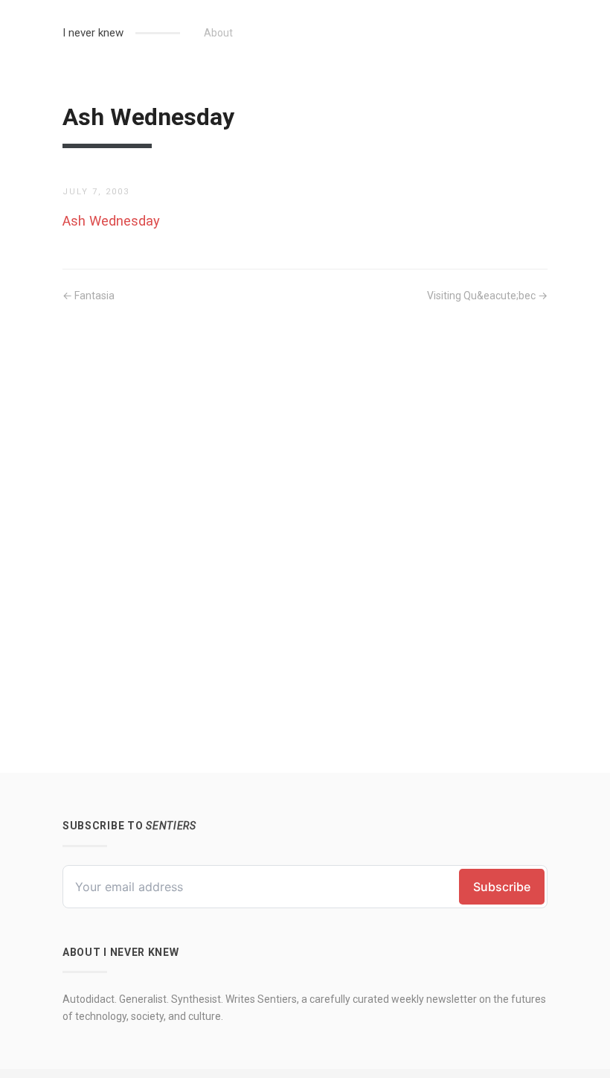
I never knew (92, 32)
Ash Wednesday (111, 221)
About (218, 33)
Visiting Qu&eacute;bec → (487, 296)
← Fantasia (88, 296)
